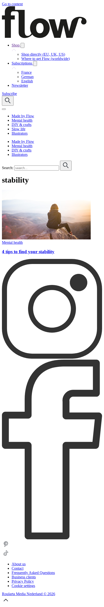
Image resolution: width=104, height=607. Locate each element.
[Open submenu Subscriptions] (35, 63)
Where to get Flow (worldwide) (45, 59)
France (26, 72)
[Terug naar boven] (6, 603)
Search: (7, 168)
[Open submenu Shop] (22, 45)
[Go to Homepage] (44, 37)
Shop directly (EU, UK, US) (43, 54)
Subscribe (9, 94)
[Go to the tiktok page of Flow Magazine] (6, 556)
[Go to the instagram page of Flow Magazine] (52, 357)
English (27, 81)
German (27, 77)
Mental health (12, 242)
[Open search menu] (8, 101)
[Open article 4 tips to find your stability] (46, 238)
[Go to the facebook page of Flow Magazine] (52, 538)
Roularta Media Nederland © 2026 (28, 594)
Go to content (12, 4)
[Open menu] (4, 109)
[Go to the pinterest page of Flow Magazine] (6, 547)
